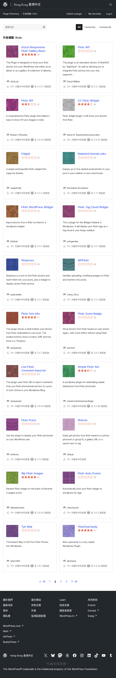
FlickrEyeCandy (87, 526)
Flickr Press (28, 420)
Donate (93, 610)
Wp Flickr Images (32, 473)
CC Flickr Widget (88, 100)
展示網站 (36, 599)
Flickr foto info (30, 313)
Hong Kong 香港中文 (21, 655)
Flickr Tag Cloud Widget (93, 207)
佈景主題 (36, 605)
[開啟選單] (111, 4)
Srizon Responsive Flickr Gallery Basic (33, 49)
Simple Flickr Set (88, 366)
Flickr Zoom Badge (90, 313)
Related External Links (92, 153)
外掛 (33, 610)
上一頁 (42, 581)
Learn (63, 599)
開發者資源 (66, 610)
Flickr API (84, 47)
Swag (92, 615)
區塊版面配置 (38, 615)
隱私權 (6, 615)
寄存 (5, 610)
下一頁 (74, 581)
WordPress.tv (68, 615)
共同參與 (92, 599)
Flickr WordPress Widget (37, 207)
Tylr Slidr (26, 526)
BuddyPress (11, 641)
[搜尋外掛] (44, 27)
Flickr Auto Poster (89, 473)
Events (91, 605)
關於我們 (8, 599)
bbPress (9, 636)
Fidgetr (26, 153)
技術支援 (64, 605)
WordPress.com (13, 625)
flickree (82, 420)
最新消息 (8, 605)
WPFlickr (83, 260)
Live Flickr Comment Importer (33, 368)
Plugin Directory (11, 13)
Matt (7, 631)
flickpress (27, 260)
